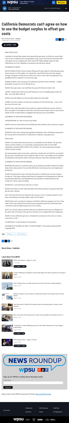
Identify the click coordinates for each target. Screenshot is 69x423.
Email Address (7, 380)
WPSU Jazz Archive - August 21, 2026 (24, 260)
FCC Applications (57, 412)
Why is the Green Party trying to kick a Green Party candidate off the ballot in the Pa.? (38, 315)
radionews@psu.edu (43, 394)
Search (41, 412)
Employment (28, 408)
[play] (4, 8)
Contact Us (28, 412)
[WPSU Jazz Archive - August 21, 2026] (7, 263)
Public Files (56, 408)
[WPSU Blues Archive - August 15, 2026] (7, 342)
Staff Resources (43, 408)
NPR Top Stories (21, 234)
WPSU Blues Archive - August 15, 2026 (24, 340)
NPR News (10, 234)
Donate (62, 2)
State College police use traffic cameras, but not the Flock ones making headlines (37, 283)
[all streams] (66, 8)
